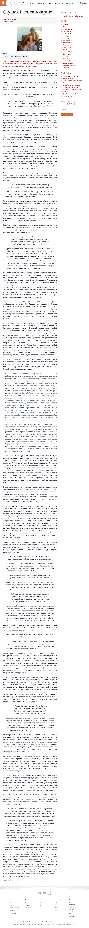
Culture (65, 27)
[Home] (14, 3)
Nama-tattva (67, 43)
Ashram (31, 3)
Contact (71, 916)
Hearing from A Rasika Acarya (73, 16)
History (65, 36)
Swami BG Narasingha (12, 19)
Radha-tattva (67, 47)
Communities (58, 3)
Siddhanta (66, 58)
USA (56, 905)
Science (65, 56)
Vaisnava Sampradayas (70, 61)
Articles (27, 903)
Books (27, 905)
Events (42, 903)
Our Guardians (14, 908)
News (49, 3)
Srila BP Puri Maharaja (70, 87)
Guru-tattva (67, 34)
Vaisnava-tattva (68, 63)
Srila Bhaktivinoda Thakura (72, 94)
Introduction (13, 903)
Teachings (41, 3)
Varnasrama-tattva (69, 65)
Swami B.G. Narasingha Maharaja (13, 911)
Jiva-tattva (66, 38)
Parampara (66, 45)
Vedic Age (66, 68)
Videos (27, 908)
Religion (65, 49)
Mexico (57, 908)
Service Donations (72, 903)
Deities (12, 905)
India (56, 903)
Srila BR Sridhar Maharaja (71, 85)
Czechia (57, 910)
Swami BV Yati (67, 96)
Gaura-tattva (67, 31)
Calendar (71, 907)
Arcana (65, 25)
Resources (69, 3)
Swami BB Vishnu (68, 78)
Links (70, 913)
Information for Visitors (73, 910)
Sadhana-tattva (14, 880)
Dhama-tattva (67, 29)
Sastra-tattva (67, 54)
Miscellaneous (67, 40)
